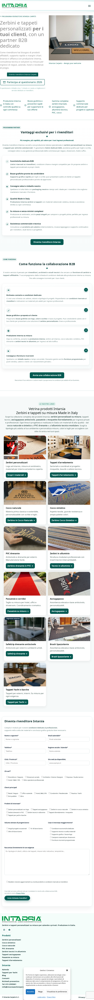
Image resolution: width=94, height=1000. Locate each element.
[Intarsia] (14, 6)
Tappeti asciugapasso (11, 954)
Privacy (82, 997)
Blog (4, 975)
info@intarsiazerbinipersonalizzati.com (19, 987)
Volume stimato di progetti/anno (16, 823)
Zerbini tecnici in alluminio (14, 951)
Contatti (5, 978)
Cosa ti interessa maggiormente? (60, 823)
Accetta (30, 992)
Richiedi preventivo (10, 981)
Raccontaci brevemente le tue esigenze (19, 848)
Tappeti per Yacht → (17, 702)
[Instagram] (4, 930)
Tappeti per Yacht (9, 972)
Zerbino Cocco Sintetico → (64, 520)
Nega (40, 992)
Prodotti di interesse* (12, 804)
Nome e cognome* (11, 736)
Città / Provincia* (10, 759)
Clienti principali (10, 787)
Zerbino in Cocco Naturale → (21, 520)
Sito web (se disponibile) (57, 759)
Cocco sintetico (8, 943)
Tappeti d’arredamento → (64, 475)
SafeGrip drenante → (17, 653)
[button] (67, 970)
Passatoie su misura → (18, 611)
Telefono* (8, 747)
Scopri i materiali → (16, 475)
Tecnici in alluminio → (62, 565)
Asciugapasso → (59, 611)
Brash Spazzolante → (61, 656)
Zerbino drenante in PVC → (20, 565)
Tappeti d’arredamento (12, 960)
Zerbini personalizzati (11, 940)
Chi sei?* (7, 771)
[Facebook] (9, 930)
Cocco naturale (8, 945)
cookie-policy (41, 997)
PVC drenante (8, 948)
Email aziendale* (54, 736)
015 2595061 (11, 984)
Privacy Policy (51, 997)
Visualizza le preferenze (57, 992)
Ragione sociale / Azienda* (58, 747)
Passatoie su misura (10, 957)
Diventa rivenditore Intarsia (47, 242)
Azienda (5, 969)
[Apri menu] (89, 5)
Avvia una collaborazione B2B (47, 375)
